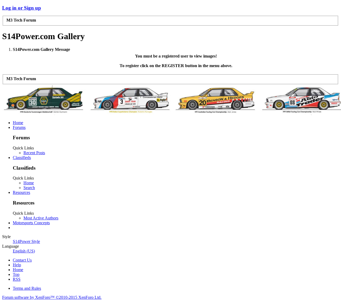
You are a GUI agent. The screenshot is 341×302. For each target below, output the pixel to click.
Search (29, 187)
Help (17, 265)
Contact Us (22, 260)
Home (18, 122)
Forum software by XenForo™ (52, 297)
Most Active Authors (40, 218)
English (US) (24, 251)
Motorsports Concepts (31, 223)
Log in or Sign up (21, 8)
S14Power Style (26, 241)
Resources (21, 192)
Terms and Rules (27, 288)
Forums (19, 127)
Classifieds (22, 157)
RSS (17, 279)
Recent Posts (34, 152)
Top (16, 274)
